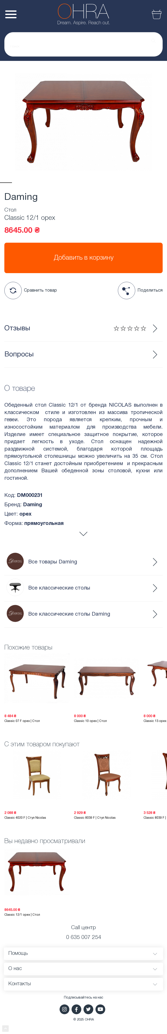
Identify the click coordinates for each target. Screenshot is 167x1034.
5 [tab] (54, 182)
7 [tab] (78, 182)
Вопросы (19, 354)
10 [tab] (113, 182)
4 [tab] (42, 182)
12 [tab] (137, 182)
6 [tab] (66, 182)
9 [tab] (101, 182)
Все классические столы (59, 588)
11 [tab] (125, 182)
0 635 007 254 (83, 937)
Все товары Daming (52, 562)
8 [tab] (89, 182)
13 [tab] (149, 182)
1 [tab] (6, 182)
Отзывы (17, 328)
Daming (21, 197)
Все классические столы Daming (69, 614)
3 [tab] (30, 182)
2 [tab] (18, 182)
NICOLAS (120, 405)
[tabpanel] (83, 122)
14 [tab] (161, 182)
